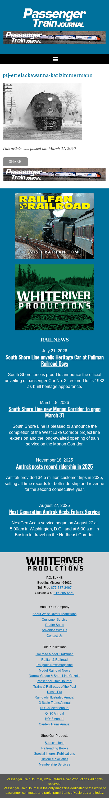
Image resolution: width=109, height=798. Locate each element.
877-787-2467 (61, 588)
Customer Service (54, 619)
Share (15, 161)
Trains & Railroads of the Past (54, 686)
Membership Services (54, 764)
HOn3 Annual (54, 719)
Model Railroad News (54, 670)
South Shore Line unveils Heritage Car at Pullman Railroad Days (55, 360)
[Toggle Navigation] (54, 59)
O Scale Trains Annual (55, 703)
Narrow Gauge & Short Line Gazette (54, 676)
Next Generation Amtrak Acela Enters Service (54, 512)
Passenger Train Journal (54, 681)
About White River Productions (54, 614)
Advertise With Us (54, 630)
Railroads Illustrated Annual (54, 697)
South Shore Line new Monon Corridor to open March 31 (55, 412)
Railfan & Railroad (54, 660)
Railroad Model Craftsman (55, 654)
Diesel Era (54, 692)
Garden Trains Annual (54, 724)
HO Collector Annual (54, 708)
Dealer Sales (54, 625)
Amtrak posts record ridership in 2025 (54, 466)
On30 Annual (54, 713)
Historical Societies (54, 759)
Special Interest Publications (54, 754)
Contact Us (54, 636)
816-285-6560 (64, 593)
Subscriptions (54, 743)
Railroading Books (54, 748)
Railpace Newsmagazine (55, 665)
